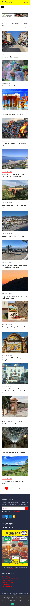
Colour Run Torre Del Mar (9, 86)
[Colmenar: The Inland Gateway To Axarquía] (15, 342)
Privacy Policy (6, 584)
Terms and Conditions (15, 511)
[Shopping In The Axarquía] (15, 41)
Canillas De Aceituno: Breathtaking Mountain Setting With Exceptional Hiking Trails (15, 391)
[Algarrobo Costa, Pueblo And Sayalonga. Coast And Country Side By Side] (15, 159)
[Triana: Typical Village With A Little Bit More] (15, 311)
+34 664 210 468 (8, 569)
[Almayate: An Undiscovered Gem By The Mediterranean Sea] (15, 280)
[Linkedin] (10, 516)
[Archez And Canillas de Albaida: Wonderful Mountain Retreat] (15, 406)
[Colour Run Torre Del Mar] (15, 70)
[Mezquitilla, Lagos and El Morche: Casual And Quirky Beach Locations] (15, 250)
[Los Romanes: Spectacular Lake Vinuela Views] (15, 466)
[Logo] (7, 2)
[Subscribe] (26, 508)
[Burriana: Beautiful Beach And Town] (15, 221)
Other (3, 54)
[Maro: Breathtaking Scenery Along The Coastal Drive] (15, 190)
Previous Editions (7, 586)
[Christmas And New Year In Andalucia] (15, 437)
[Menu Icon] (27, 2)
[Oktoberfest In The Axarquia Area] (15, 99)
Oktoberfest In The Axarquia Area (12, 115)
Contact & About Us (7, 580)
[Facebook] (3, 516)
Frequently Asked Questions (10, 579)
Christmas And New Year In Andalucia (13, 453)
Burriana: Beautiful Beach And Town (13, 236)
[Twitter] (6, 516)
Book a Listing (6, 577)
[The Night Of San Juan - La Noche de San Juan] (15, 128)
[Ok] (28, 600)
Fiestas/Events (6, 83)
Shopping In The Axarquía (10, 57)
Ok (13, 603)
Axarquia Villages (7, 172)
